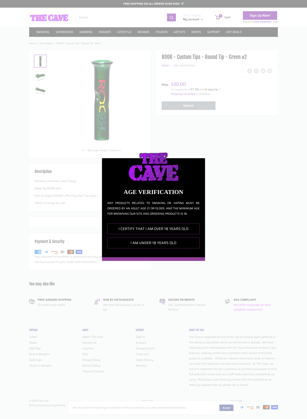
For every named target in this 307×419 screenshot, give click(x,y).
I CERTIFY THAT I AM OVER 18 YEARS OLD (153, 229)
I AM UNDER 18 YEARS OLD (153, 243)
